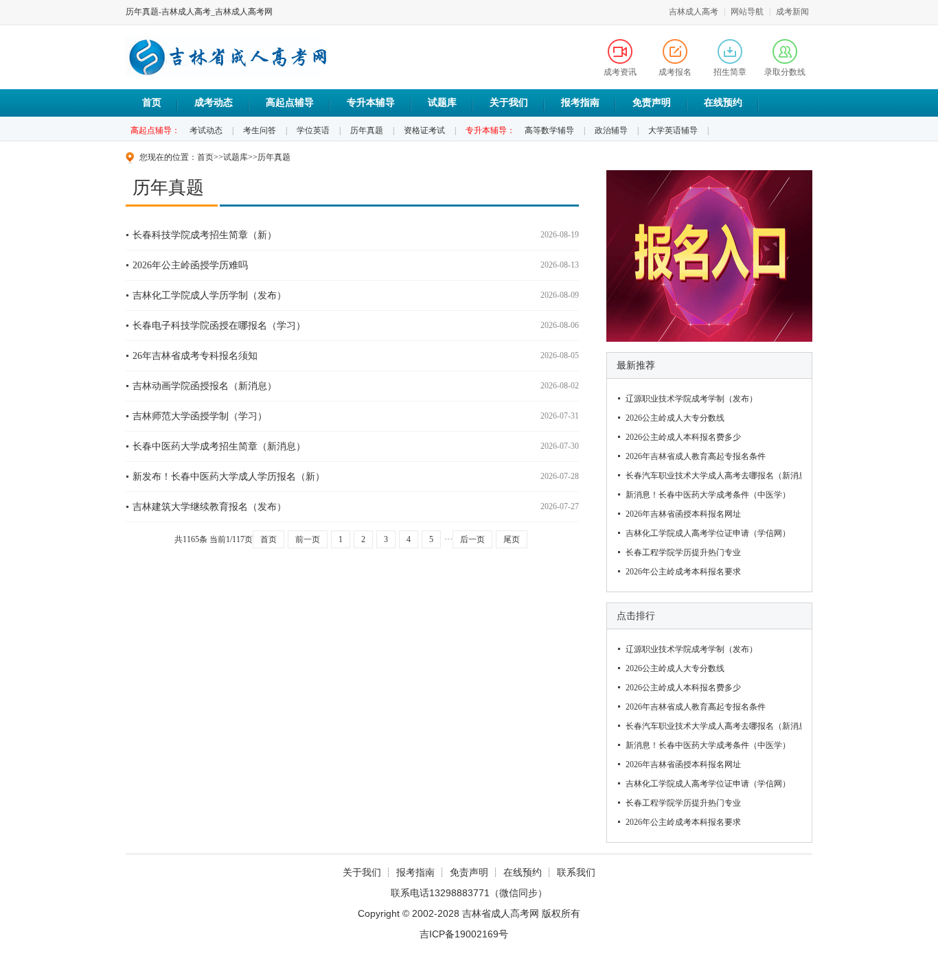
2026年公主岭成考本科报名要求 (683, 571)
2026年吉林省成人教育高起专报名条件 (696, 456)
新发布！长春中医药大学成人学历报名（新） (229, 476)
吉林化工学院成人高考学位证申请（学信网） (708, 533)
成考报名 (675, 72)
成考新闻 (792, 11)
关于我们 (509, 102)
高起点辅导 (290, 102)
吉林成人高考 (693, 11)
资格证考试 (424, 130)
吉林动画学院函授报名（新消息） (205, 386)
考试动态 (206, 130)
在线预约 (723, 102)
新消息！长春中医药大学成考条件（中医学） (708, 495)
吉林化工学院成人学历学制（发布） (209, 295)
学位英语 (313, 130)
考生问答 (259, 130)
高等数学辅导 (549, 130)
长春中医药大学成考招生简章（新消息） (219, 446)
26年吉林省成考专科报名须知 (195, 356)
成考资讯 (620, 72)
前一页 (307, 539)
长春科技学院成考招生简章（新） (205, 235)
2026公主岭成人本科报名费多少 (683, 437)
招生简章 (729, 72)
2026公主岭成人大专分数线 (675, 418)
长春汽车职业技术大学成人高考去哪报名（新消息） (712, 475)
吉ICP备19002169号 (467, 933)
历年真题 (366, 130)
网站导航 (747, 11)
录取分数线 (784, 72)
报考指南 (580, 102)
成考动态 (213, 102)
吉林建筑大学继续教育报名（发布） (209, 507)
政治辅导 (611, 130)
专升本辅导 (371, 102)
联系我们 (576, 872)
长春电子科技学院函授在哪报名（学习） (219, 325)
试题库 (442, 102)
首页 (151, 102)
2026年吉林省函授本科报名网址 (683, 514)
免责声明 (651, 102)
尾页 (511, 539)
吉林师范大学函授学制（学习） (200, 416)
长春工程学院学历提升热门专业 (683, 552)
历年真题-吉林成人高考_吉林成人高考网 (199, 11)
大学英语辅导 (673, 130)
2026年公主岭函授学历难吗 (190, 265)
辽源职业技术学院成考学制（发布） (691, 399)
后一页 (472, 539)
